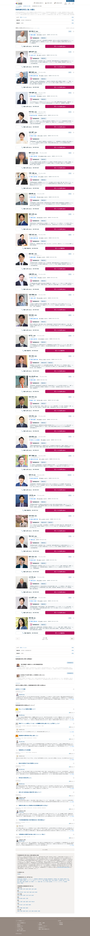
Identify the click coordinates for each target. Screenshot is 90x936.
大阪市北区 (35, 156)
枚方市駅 (40, 580)
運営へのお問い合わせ (21, 930)
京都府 (24, 901)
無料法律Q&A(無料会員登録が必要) (63, 867)
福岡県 (31, 75)
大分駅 (39, 55)
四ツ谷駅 (40, 135)
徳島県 (31, 257)
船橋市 (34, 419)
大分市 (34, 55)
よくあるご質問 (20, 929)
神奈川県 (31, 478)
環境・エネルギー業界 (44, 881)
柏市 (34, 539)
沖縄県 (31, 34)
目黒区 (34, 498)
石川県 (27, 895)
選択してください (23, 17)
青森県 (21, 889)
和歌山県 (32, 901)
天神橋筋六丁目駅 (43, 156)
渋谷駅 (39, 560)
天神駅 (42, 75)
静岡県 (21, 898)
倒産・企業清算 (20, 880)
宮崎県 (32, 911)
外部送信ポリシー (42, 927)
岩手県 (24, 889)
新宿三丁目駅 (40, 197)
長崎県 (24, 911)
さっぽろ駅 (43, 519)
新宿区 (34, 96)
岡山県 (31, 115)
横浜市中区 (36, 478)
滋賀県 (27, 901)
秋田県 (30, 889)
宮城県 (27, 889)
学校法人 (50, 880)
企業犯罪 (24, 880)
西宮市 (34, 217)
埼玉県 (28, 892)
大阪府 (31, 156)
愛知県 (31, 400)
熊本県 (27, 911)
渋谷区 (34, 560)
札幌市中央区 (35, 359)
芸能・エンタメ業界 (66, 880)
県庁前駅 (40, 34)
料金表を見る (43, 58)
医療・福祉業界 (54, 880)
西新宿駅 (40, 96)
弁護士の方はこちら (70, 0)
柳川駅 (41, 115)
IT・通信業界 (60, 880)
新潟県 (18, 895)
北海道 (31, 359)
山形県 (32, 889)
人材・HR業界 (31, 881)
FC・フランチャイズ (38, 880)
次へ (72, 638)
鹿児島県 (35, 911)
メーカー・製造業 (37, 881)
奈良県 (30, 901)
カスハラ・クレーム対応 (31, 880)
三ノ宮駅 (42, 459)
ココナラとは (19, 927)
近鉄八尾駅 (40, 298)
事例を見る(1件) (43, 362)
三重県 (27, 898)
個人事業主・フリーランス (53, 881)
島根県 (30, 904)
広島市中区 (35, 339)
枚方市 (34, 580)
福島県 (35, 889)
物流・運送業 (19, 881)
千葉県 (31, 419)
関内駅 (42, 478)
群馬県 (36, 892)
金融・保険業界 (45, 880)
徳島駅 (39, 257)
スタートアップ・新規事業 (62, 881)
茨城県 (30, 892)
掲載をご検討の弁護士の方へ (44, 929)
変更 (73, 17)
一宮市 (34, 400)
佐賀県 (21, 911)
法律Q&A (18, 924)
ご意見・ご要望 (42, 922)
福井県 (32, 895)
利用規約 (40, 924)
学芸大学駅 (40, 498)
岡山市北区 (35, 115)
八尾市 (34, 298)
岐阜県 (24, 898)
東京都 (31, 96)
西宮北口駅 (40, 217)
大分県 (31, 55)
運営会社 (61, 922)
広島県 (31, 339)
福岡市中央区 (35, 75)
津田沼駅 (40, 419)
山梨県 (24, 895)
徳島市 (34, 257)
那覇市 (34, 34)
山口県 (24, 904)
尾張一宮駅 (40, 400)
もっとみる (45, 849)
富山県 (30, 895)
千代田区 (35, 135)
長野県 (21, 895)
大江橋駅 (41, 176)
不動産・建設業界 (25, 881)
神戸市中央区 (35, 459)
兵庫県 (31, 217)
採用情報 (61, 924)
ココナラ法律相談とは (21, 922)
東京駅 (40, 277)
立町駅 (41, 621)
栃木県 (33, 892)
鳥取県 (27, 904)
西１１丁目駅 (43, 359)
